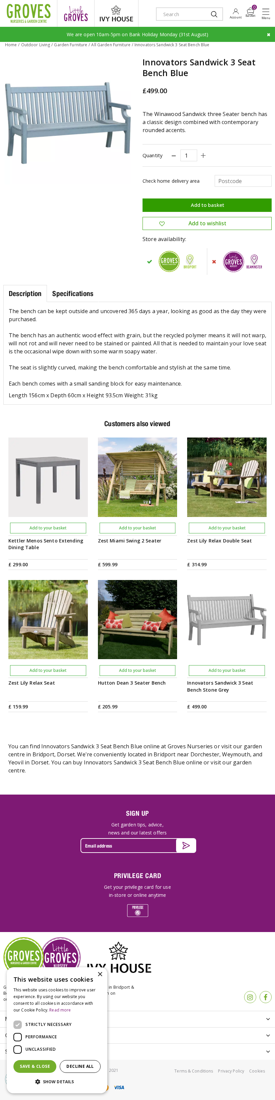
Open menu (267, 14)
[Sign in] (235, 13)
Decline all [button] (80, 1066)
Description (25, 293)
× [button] (99, 974)
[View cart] (250, 11)
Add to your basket (48, 528)
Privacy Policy (231, 1071)
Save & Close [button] (35, 1066)
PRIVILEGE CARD (137, 875)
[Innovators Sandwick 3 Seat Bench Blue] (68, 121)
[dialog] (57, 1030)
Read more (60, 1010)
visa (118, 1087)
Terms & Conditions (193, 1071)
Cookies (257, 1071)
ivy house (116, 13)
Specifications (72, 293)
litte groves (75, 13)
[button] (57, 1082)
